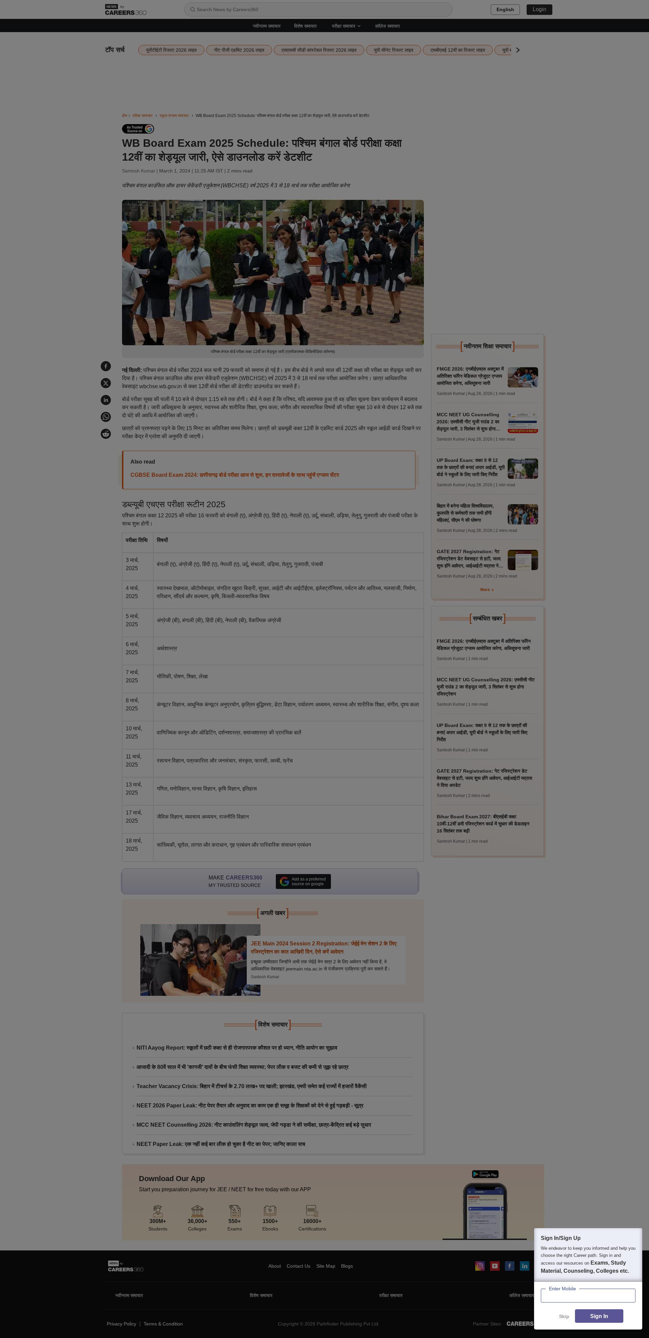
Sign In (599, 1316)
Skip (564, 1316)
